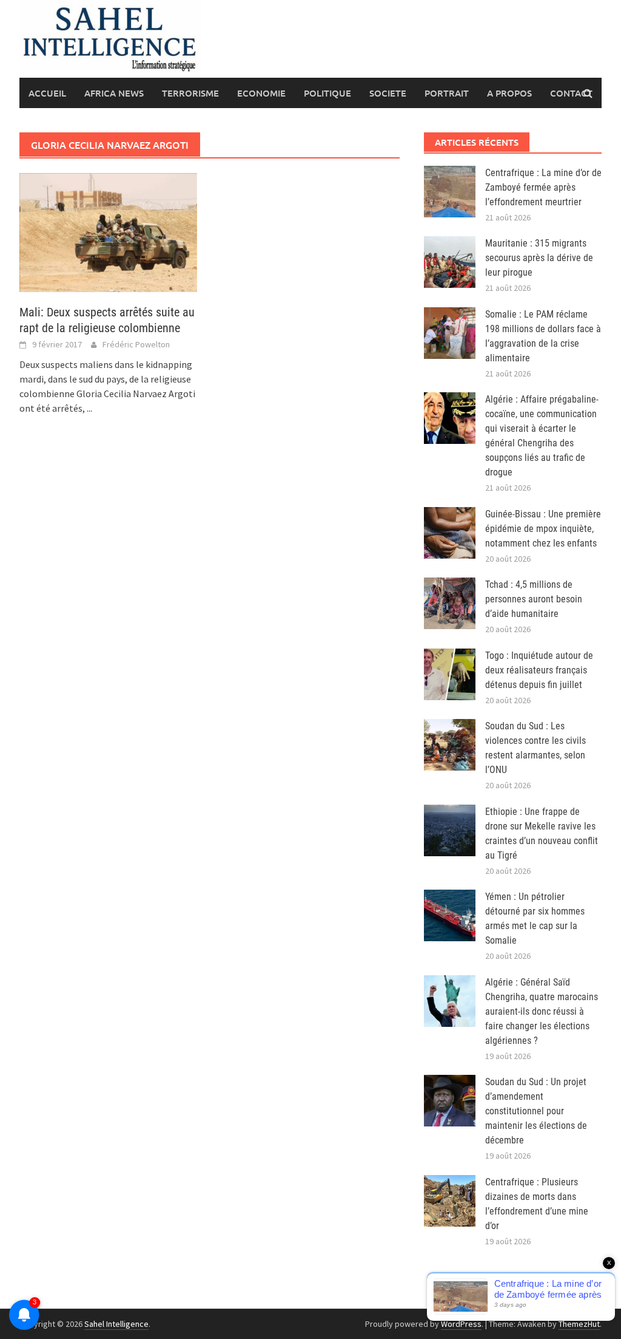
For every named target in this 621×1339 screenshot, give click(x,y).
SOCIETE (387, 93)
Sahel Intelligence (116, 1323)
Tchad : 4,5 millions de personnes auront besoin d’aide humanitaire (533, 599)
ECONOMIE (261, 93)
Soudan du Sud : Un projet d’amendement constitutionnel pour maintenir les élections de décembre (536, 1111)
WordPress (461, 1323)
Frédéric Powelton (136, 344)
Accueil (47, 93)
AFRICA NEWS (114, 93)
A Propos (509, 93)
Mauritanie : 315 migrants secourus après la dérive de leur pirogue (539, 257)
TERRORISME (190, 93)
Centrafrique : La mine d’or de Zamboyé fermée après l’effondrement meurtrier (543, 187)
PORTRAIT (447, 93)
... (89, 408)
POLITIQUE (327, 93)
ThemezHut (579, 1323)
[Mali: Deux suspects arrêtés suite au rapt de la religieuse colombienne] (108, 231)
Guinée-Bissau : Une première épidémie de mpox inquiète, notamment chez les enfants (543, 528)
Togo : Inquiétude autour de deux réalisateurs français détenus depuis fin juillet (539, 670)
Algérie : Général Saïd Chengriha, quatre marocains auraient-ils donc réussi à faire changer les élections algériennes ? (541, 1011)
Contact (571, 93)
